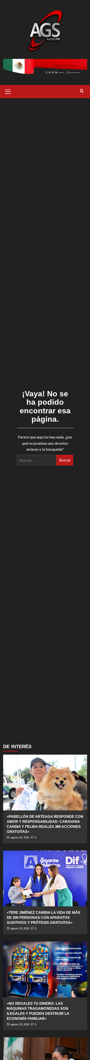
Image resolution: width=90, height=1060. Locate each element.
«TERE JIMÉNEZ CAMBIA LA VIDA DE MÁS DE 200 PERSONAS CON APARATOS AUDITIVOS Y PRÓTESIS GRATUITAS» (43, 917)
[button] (8, 91)
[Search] (82, 91)
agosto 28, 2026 (20, 837)
